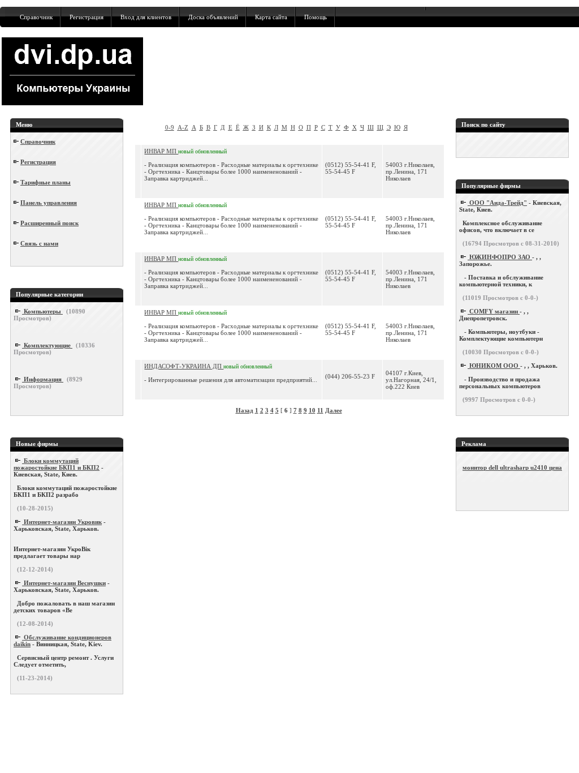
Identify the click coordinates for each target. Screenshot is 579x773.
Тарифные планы (45, 182)
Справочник (36, 17)
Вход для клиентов (145, 17)
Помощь (315, 17)
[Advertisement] (364, 71)
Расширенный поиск (49, 223)
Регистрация (86, 17)
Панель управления (48, 202)
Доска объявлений (213, 17)
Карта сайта (271, 17)
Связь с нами (39, 243)
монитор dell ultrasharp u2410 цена (512, 467)
